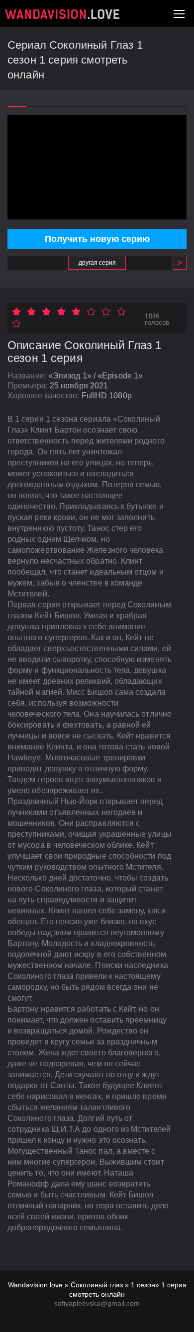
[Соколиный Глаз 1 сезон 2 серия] (176, 263)
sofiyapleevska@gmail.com (97, 1303)
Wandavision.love (35, 1285)
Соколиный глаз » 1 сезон (113, 1285)
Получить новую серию (97, 239)
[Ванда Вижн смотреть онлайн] (62, 14)
